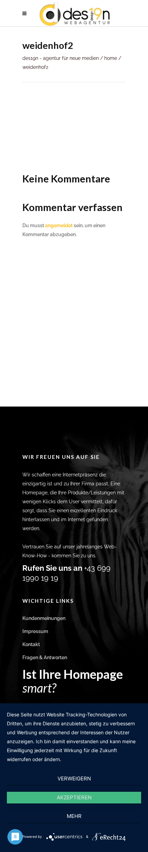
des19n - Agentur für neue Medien (60, 58)
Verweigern (74, 778)
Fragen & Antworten (44, 657)
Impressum (35, 631)
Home (110, 58)
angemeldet (59, 225)
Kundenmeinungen (43, 618)
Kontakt (31, 644)
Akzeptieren (74, 797)
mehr (74, 816)
